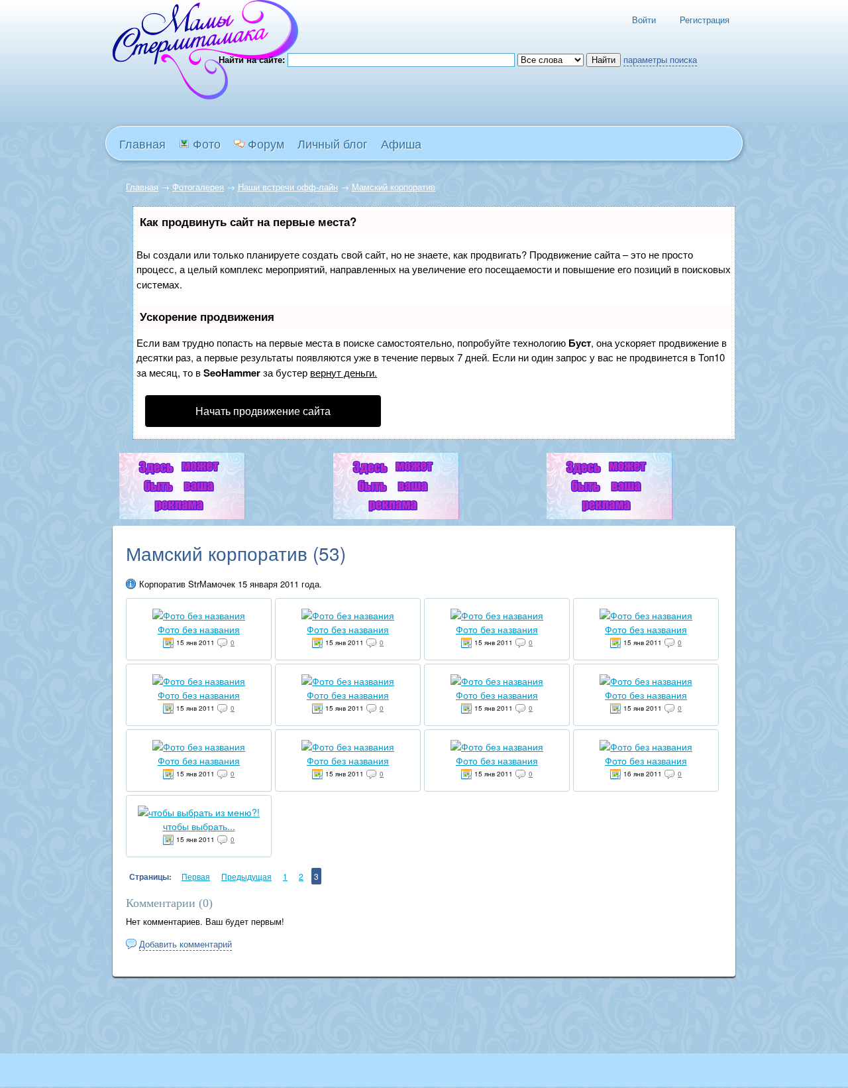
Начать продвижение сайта (263, 410)
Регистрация (704, 19)
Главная (142, 186)
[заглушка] (182, 515)
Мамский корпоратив (393, 186)
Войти (644, 19)
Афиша (401, 143)
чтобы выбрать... (199, 826)
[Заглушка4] (396, 515)
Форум (264, 143)
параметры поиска (660, 59)
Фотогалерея (198, 186)
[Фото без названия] (198, 615)
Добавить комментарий (185, 943)
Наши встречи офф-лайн (288, 186)
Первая (196, 876)
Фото (205, 143)
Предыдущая (246, 876)
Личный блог (332, 143)
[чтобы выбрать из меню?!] (199, 812)
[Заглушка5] (609, 515)
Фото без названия (199, 629)
